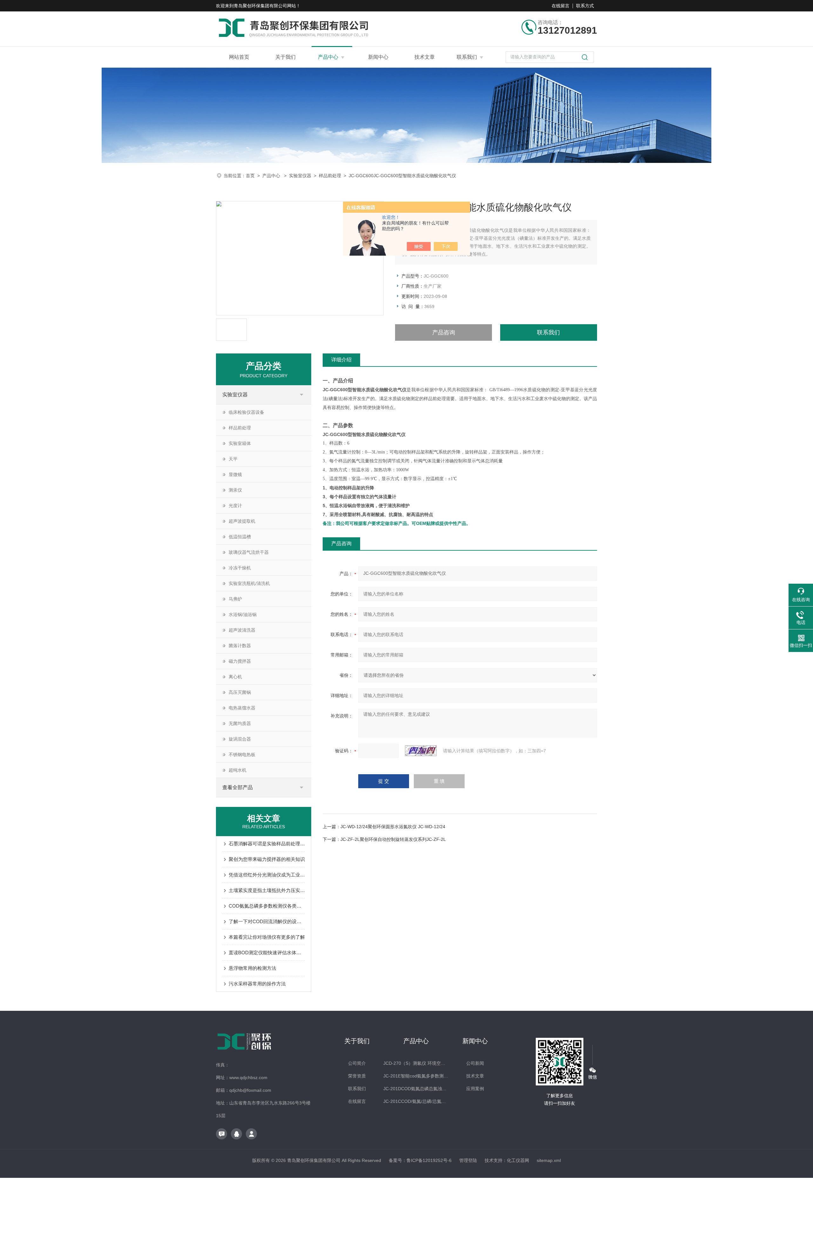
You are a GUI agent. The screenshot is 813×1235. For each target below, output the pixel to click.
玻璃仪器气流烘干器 (249, 552)
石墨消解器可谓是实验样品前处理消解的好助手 (267, 843)
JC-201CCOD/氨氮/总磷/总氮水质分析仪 (415, 1101)
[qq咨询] (236, 1133)
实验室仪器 (300, 175)
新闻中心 (378, 57)
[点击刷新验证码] (421, 750)
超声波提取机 (242, 521)
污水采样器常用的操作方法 (257, 983)
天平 (233, 458)
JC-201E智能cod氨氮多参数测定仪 (415, 1075)
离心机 (235, 676)
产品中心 (328, 57)
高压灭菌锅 (240, 692)
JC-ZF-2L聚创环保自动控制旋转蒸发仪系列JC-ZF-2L (393, 839)
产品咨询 (443, 332)
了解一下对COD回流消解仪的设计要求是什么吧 (267, 921)
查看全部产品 (237, 787)
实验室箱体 (240, 443)
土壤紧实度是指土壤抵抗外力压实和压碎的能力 (267, 890)
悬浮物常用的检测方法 (252, 968)
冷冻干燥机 (240, 567)
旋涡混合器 (240, 739)
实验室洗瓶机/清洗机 (249, 583)
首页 (250, 175)
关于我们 (285, 57)
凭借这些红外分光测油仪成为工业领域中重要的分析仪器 (267, 874)
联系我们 (467, 57)
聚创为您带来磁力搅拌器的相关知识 (267, 859)
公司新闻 (475, 1063)
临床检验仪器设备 (246, 412)
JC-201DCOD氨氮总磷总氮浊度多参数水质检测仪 (415, 1088)
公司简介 (357, 1063)
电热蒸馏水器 (242, 707)
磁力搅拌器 (240, 661)
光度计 (235, 505)
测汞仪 (235, 490)
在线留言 (560, 5)
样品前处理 (330, 175)
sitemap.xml (549, 1160)
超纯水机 (237, 770)
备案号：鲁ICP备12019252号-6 (420, 1160)
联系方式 (585, 5)
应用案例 (475, 1088)
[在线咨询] (221, 1133)
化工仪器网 (518, 1160)
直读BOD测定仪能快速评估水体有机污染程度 (267, 952)
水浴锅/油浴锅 (243, 614)
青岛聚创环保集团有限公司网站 (265, 5)
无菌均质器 (240, 723)
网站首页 (239, 57)
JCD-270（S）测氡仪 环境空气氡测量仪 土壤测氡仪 (415, 1063)
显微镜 (235, 474)
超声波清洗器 (242, 630)
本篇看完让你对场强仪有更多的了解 (267, 937)
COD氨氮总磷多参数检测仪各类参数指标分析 (267, 906)
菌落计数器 (240, 645)
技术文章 (424, 57)
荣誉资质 (357, 1075)
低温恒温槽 (240, 536)
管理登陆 (468, 1160)
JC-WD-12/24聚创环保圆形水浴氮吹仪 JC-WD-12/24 (392, 826)
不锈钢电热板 (242, 754)
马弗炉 (235, 598)
